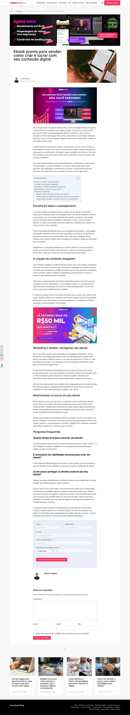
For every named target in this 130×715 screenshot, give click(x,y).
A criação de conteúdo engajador (46, 184)
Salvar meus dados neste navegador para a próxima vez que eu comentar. (62, 633)
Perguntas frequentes (42, 192)
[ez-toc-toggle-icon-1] (77, 179)
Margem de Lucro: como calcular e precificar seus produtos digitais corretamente (48, 683)
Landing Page (40, 3)
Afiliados (117, 707)
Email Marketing (108, 707)
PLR (69, 3)
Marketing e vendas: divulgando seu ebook (49, 187)
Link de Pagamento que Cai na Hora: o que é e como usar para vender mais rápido (22, 682)
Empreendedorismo (113, 705)
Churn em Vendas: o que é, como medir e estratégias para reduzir (106, 682)
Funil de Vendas (86, 707)
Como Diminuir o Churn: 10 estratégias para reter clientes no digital (78, 682)
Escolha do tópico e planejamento (46, 182)
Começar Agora (112, 3)
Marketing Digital (100, 705)
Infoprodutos (62, 3)
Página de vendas (78, 3)
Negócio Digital (115, 709)
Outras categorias (91, 3)
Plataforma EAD (94, 709)
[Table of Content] (78, 178)
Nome (36, 624)
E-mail (58, 624)
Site (79, 624)
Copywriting (105, 709)
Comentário (38, 599)
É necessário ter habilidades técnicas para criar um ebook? (57, 196)
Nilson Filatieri (25, 78)
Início (11, 11)
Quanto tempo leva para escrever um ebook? (52, 194)
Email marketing (52, 3)
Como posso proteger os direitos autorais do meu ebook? (57, 199)
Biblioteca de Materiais (86, 705)
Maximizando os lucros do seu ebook (47, 189)
